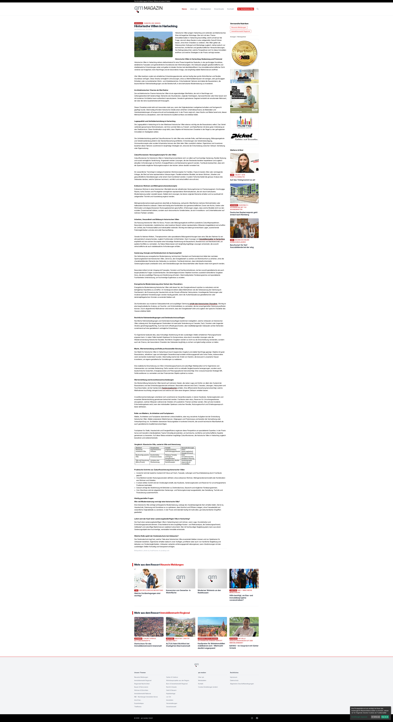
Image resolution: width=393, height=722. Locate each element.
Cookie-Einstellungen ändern (208, 687)
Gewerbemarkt (171, 706)
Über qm (201, 677)
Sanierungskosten (169, 388)
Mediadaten (206, 9)
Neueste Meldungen (238, 27)
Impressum (233, 677)
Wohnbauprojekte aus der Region (177, 680)
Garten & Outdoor (172, 677)
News (184, 9)
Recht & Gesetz (171, 687)
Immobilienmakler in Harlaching (212, 239)
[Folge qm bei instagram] (253, 718)
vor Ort (168, 697)
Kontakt (230, 9)
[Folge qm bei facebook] (257, 718)
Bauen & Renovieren (141, 687)
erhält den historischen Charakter (203, 304)
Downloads (219, 9)
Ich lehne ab (376, 717)
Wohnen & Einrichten (141, 690)
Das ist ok (385, 717)
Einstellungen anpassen (359, 717)
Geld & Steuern (171, 690)
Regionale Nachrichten (142, 684)
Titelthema (137, 706)
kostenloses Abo (247, 9)
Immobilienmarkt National (142, 693)
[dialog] (370, 713)
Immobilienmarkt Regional (240, 31)
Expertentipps (139, 703)
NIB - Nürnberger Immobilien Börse (146, 697)
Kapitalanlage (170, 693)
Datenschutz (234, 680)
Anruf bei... (137, 700)
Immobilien (169, 700)
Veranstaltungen (171, 703)
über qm (193, 9)
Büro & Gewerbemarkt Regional (176, 684)
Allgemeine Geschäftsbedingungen (242, 684)
